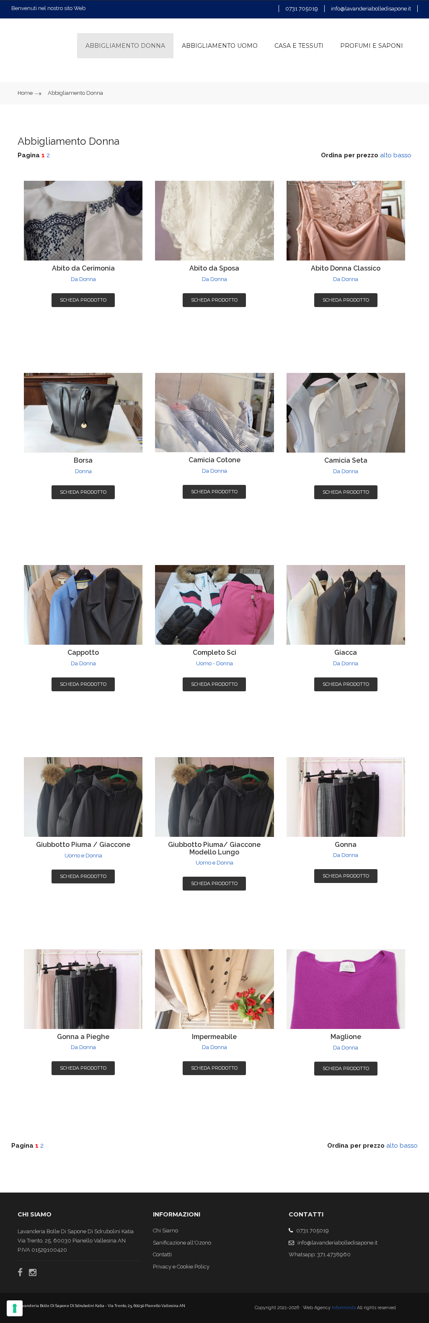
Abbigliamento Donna (75, 93)
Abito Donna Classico (345, 268)
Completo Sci (214, 652)
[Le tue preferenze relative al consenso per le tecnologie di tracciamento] (15, 1308)
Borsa (83, 460)
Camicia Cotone (214, 460)
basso (402, 155)
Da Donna (83, 279)
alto (386, 155)
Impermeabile (214, 1037)
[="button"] (371, 45)
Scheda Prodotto (83, 300)
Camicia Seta (345, 460)
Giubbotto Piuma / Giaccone (83, 845)
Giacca (345, 652)
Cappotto (83, 652)
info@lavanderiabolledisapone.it (371, 8)
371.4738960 (334, 1254)
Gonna (346, 845)
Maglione (346, 1037)
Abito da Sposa (214, 268)
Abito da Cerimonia (83, 268)
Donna (83, 471)
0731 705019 (301, 8)
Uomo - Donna (214, 663)
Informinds (344, 1307)
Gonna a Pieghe (83, 1037)
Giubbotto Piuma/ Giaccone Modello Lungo (214, 848)
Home (26, 93)
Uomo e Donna (83, 855)
